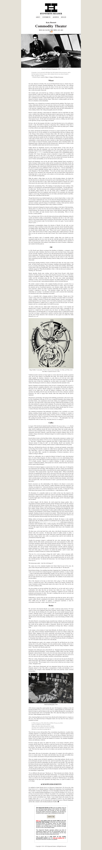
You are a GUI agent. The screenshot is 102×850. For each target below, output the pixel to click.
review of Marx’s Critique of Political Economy (52, 77)
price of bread (39, 152)
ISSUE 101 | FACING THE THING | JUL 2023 (51, 30)
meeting (68, 426)
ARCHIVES (56, 17)
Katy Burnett (51, 22)
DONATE (63, 17)
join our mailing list (58, 838)
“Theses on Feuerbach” (52, 418)
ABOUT (38, 17)
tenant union (42, 798)
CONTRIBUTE (46, 17)
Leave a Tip (51, 816)
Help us (38, 820)
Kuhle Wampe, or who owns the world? (49, 522)
